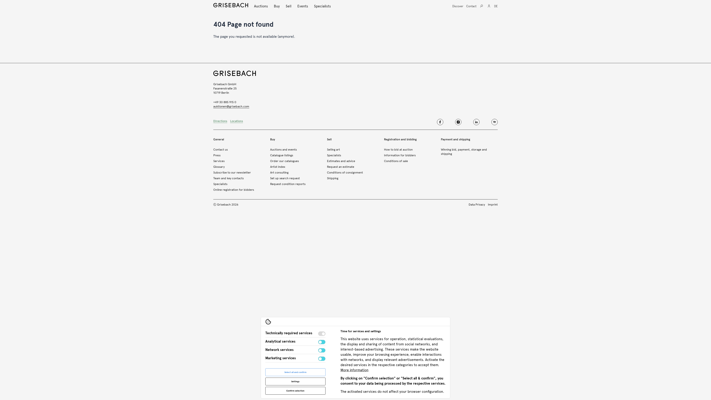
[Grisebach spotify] (494, 122)
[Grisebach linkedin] (476, 122)
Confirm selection (295, 390)
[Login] (489, 6)
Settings (295, 381)
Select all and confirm (295, 372)
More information (354, 370)
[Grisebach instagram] (458, 122)
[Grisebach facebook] (440, 122)
